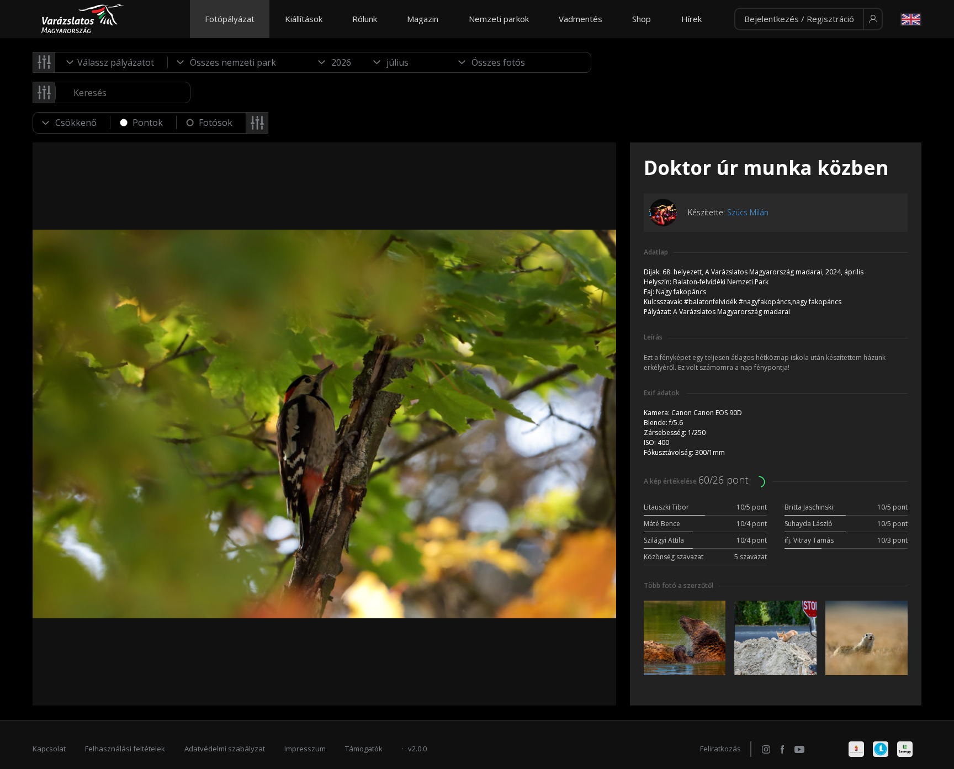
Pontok (147, 122)
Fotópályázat (230, 18)
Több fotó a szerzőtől (678, 585)
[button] (808, 19)
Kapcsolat (49, 749)
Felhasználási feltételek (125, 749)
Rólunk (364, 18)
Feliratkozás (720, 749)
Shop (641, 18)
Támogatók (364, 749)
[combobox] (111, 62)
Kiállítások (303, 18)
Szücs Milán (747, 212)
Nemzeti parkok (499, 18)
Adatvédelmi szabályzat (224, 749)
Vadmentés (580, 18)
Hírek (691, 18)
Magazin (422, 18)
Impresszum (305, 749)
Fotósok (215, 122)
